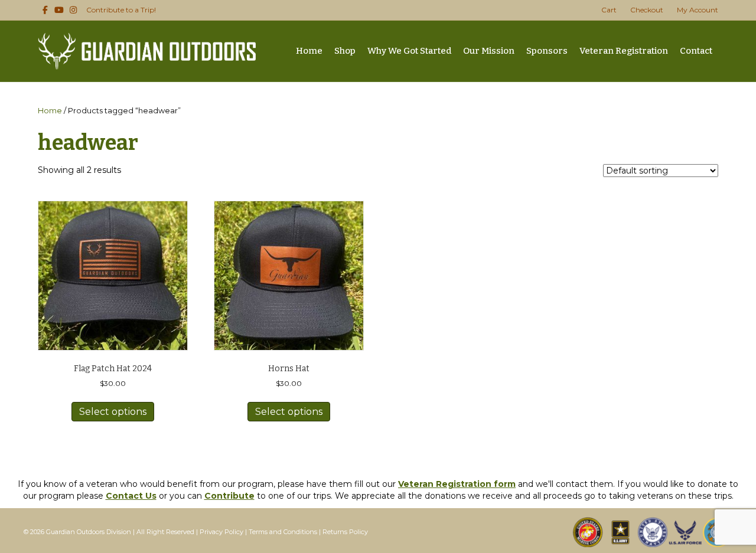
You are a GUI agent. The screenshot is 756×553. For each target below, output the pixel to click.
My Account (697, 9)
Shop (345, 50)
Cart (609, 9)
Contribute (229, 495)
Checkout (646, 9)
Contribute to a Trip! (121, 9)
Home (309, 50)
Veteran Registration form (457, 484)
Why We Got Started (409, 50)
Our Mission (488, 50)
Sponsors (547, 50)
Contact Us (131, 495)
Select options (112, 411)
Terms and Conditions (283, 532)
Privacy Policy (221, 532)
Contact (696, 50)
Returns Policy (345, 532)
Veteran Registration (623, 50)
